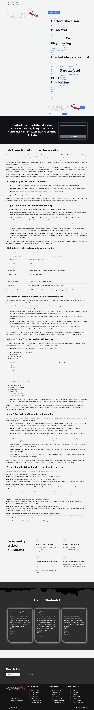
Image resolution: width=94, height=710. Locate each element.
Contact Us (54, 101)
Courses (53, 54)
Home (52, 14)
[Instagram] (51, 6)
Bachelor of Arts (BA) (14, 160)
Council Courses (55, 18)
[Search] (64, 114)
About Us (53, 16)
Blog (52, 98)
